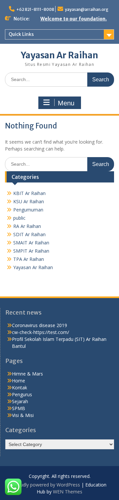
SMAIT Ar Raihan (31, 242)
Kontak (19, 387)
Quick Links (21, 34)
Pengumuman (28, 210)
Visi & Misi (23, 415)
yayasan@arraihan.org (86, 9)
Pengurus (22, 394)
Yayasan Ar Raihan (59, 55)
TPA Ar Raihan (28, 259)
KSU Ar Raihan (28, 201)
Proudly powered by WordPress (46, 485)
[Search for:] (59, 79)
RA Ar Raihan (27, 226)
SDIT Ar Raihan (29, 234)
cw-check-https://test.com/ (40, 332)
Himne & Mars (27, 374)
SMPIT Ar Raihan (31, 251)
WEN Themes (67, 491)
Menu (66, 103)
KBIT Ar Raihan (29, 193)
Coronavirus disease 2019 (39, 325)
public (19, 218)
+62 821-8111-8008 (35, 9)
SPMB (18, 408)
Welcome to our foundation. (73, 19)
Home (18, 380)
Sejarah (20, 401)
